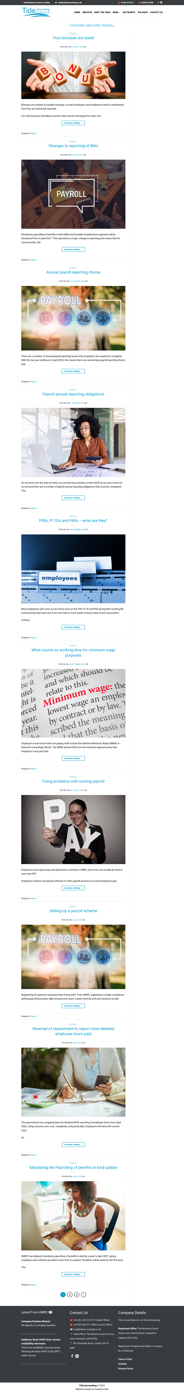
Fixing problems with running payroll (73, 781)
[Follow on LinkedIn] (161, 3)
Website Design (83, 1389)
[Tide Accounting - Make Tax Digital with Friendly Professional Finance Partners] (36, 12)
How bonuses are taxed (73, 38)
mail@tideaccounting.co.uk (87, 1329)
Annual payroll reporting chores (73, 272)
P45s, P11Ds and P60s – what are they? (73, 520)
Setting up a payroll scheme (73, 911)
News (115, 12)
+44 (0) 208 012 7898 (84, 1324)
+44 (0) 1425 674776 (84, 1320)
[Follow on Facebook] (158, 3)
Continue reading (73, 123)
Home (77, 12)
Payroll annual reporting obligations (73, 394)
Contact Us (156, 12)
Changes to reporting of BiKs (73, 146)
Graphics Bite (102, 1389)
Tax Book (143, 12)
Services (87, 12)
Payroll (73, 34)
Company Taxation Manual (35, 1321)
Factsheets (129, 12)
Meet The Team (102, 12)
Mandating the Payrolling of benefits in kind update (73, 1167)
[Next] (83, 1294)
